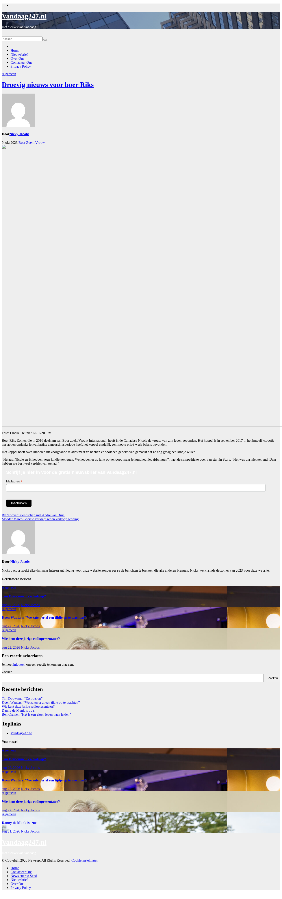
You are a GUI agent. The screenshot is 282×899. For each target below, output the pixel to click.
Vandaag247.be (21, 733)
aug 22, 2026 (11, 605)
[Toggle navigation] (3, 35)
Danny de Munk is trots (18, 710)
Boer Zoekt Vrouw (32, 142)
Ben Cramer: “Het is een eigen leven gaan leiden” (36, 714)
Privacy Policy (21, 66)
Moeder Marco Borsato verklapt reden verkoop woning (40, 519)
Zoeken (7, 672)
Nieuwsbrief (19, 54)
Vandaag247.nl (24, 16)
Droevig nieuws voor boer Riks (48, 85)
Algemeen (9, 74)
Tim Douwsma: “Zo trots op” (24, 596)
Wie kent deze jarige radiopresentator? (31, 639)
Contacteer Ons (21, 62)
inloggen (19, 664)
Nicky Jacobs (19, 134)
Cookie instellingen (84, 860)
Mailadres (14, 481)
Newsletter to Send (24, 876)
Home (15, 50)
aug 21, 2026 (11, 831)
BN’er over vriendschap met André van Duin (33, 515)
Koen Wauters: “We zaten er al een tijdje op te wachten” (44, 617)
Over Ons (17, 58)
